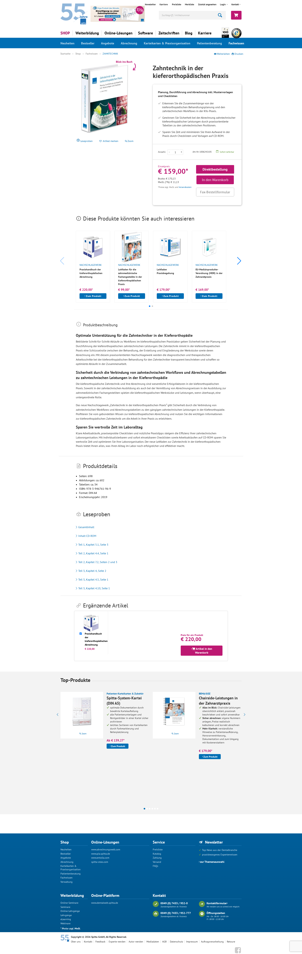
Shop (78, 53)
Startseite (65, 53)
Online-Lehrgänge (70, 911)
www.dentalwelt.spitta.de (104, 902)
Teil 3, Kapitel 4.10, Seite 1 (94, 588)
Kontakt (88, 941)
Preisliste (176, 4)
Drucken (239, 53)
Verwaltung (66, 881)
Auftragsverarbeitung (212, 941)
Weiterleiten (223, 53)
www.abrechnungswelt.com (105, 849)
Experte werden (117, 941)
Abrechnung (129, 43)
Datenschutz (176, 941)
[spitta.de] (74, 13)
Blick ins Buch (124, 61)
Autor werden (136, 941)
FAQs (155, 865)
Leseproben (86, 141)
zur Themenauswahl (212, 861)
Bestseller (87, 43)
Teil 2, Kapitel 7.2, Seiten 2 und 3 (97, 562)
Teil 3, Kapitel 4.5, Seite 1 (93, 579)
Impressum (192, 941)
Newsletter (150, 4)
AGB (164, 941)
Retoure (231, 941)
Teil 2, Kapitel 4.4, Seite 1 (93, 553)
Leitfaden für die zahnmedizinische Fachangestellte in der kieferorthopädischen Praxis (130, 277)
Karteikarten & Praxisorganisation (167, 43)
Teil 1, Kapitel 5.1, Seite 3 (93, 544)
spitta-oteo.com (99, 861)
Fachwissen (236, 43)
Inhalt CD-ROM (87, 536)
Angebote (107, 43)
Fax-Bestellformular (215, 192)
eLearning (65, 919)
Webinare (65, 923)
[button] (239, 261)
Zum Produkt (93, 296)
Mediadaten (152, 941)
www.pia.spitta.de (100, 853)
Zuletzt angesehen (207, 4)
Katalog (157, 853)
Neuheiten (67, 43)
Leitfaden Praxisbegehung (165, 271)
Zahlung (157, 857)
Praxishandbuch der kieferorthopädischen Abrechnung (91, 273)
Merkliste (189, 4)
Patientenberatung (209, 43)
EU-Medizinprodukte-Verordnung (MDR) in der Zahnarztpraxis (209, 273)
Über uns (76, 941)
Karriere (164, 4)
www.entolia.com (100, 857)
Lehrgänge (66, 915)
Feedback (100, 941)
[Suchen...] (220, 15)
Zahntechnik (110, 53)
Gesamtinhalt (86, 527)
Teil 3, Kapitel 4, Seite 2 (92, 571)
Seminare (65, 907)
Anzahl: (162, 151)
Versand (157, 861)
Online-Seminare (69, 902)
